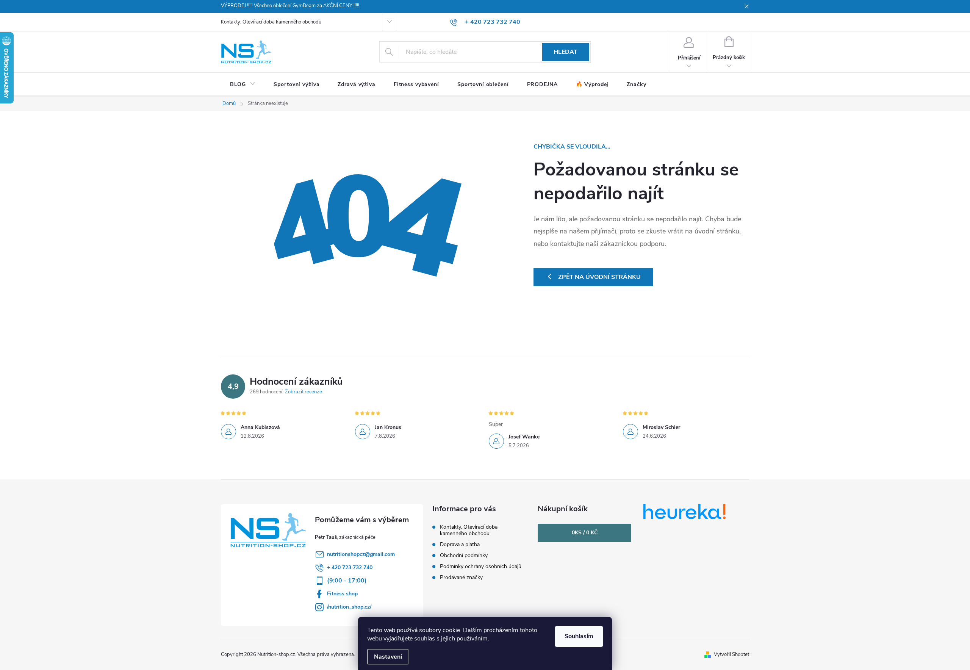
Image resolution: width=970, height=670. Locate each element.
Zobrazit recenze (303, 391)
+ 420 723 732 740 (349, 567)
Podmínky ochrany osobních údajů (480, 566)
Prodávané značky (461, 577)
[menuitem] (242, 84)
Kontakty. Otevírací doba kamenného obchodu (271, 22)
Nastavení (388, 657)
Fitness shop (342, 593)
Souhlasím (579, 636)
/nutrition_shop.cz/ (349, 607)
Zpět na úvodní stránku (599, 277)
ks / (585, 532)
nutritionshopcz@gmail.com (361, 554)
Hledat (565, 52)
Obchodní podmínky (464, 555)
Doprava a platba (460, 544)
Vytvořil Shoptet (731, 654)
